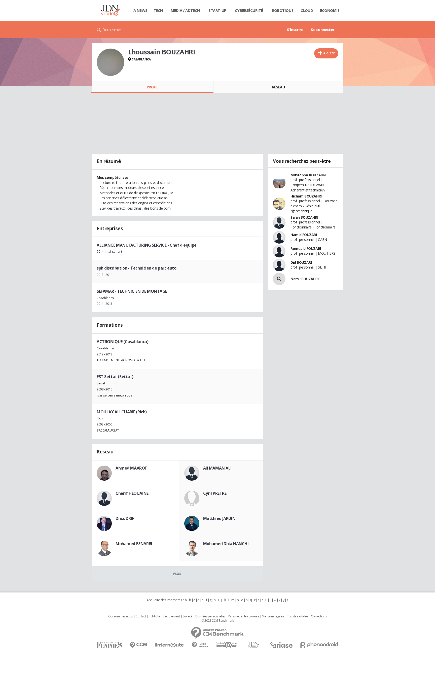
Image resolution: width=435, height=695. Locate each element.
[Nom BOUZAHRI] (279, 279)
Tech (158, 10)
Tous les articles (297, 616)
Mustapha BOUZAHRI (308, 175)
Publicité (154, 616)
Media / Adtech (185, 10)
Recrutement (171, 616)
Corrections (319, 616)
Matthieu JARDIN (219, 518)
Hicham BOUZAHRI (306, 196)
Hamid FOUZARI (304, 234)
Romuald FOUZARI (306, 248)
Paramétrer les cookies (243, 616)
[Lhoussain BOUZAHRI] (110, 62)
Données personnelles (210, 616)
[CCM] (138, 645)
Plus (177, 573)
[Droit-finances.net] (200, 645)
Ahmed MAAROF (131, 468)
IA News (140, 10)
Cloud (307, 10)
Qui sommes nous (120, 616)
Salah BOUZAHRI (304, 217)
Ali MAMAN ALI (217, 468)
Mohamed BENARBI (134, 543)
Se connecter (323, 29)
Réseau (278, 87)
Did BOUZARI (301, 262)
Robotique (282, 10)
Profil (152, 87)
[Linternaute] (169, 645)
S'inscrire (295, 29)
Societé (187, 616)
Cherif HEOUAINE (132, 493)
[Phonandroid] (319, 645)
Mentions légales (273, 616)
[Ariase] (281, 645)
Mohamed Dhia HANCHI (226, 543)
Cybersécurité (249, 10)
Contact (140, 616)
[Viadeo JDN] (253, 645)
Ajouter (329, 53)
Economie (330, 10)
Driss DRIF (125, 518)
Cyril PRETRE (215, 493)
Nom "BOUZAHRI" (305, 278)
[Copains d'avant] (227, 645)
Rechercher (111, 29)
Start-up (217, 10)
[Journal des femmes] (109, 645)
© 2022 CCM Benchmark (217, 620)
